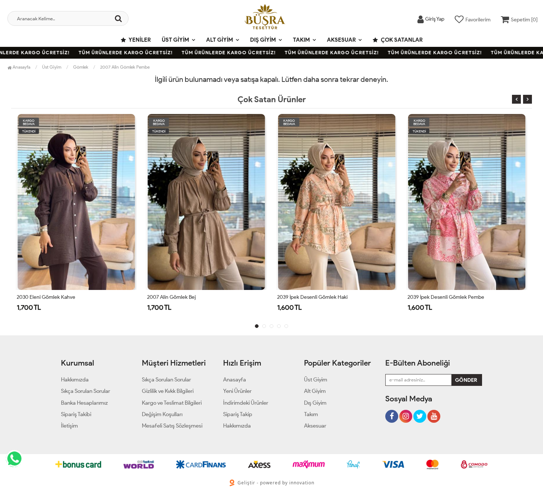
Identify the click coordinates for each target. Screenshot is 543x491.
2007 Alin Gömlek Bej (171, 297)
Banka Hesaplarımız (84, 403)
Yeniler (139, 40)
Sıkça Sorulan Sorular (85, 391)
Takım (301, 40)
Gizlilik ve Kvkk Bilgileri (168, 391)
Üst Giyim (175, 40)
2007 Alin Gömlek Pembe (125, 67)
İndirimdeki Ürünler (245, 403)
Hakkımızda (75, 379)
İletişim (69, 425)
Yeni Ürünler (237, 391)
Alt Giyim (219, 40)
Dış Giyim (263, 40)
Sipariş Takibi (76, 414)
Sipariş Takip (237, 414)
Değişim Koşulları (162, 414)
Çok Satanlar (401, 40)
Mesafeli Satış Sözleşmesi (172, 425)
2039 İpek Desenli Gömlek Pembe (445, 297)
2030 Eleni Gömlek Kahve (46, 297)
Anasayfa (20, 67)
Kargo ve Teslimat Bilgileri (172, 403)
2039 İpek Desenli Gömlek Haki (312, 297)
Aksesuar (341, 40)
